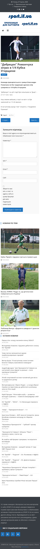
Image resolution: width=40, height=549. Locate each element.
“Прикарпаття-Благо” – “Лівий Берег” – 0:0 (17, 475)
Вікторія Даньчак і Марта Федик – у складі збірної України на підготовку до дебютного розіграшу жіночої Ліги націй (20, 387)
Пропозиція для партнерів (24, 4)
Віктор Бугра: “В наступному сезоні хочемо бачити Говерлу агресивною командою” (17, 362)
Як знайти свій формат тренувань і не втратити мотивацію (19, 440)
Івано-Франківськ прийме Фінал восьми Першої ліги (19, 482)
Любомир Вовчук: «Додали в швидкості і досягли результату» (20, 329)
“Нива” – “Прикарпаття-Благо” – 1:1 (14, 410)
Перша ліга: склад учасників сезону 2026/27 (18, 340)
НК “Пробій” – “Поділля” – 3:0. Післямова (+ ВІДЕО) (20, 455)
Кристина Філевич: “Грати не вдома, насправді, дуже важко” (35, 120)
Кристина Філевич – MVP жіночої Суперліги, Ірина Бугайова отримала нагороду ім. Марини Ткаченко (20, 417)
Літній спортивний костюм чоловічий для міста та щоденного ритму (19, 379)
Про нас (11, 4)
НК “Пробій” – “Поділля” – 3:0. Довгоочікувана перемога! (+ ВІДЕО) (18, 461)
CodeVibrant (24, 547)
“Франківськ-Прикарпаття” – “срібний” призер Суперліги (19, 426)
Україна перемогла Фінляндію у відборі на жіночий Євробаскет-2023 (6, 120)
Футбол (4, 74)
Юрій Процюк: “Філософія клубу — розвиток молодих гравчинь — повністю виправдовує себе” (20, 395)
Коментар (7, 141)
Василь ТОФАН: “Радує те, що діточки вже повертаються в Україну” (17, 293)
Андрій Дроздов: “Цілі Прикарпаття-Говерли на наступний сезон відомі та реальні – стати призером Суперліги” (19, 370)
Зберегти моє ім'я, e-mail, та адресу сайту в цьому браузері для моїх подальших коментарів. (8, 196)
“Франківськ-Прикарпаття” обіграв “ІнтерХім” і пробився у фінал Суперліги (19, 468)
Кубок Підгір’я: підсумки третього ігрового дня (19, 257)
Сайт (4, 178)
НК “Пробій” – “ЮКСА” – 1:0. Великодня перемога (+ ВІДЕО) (20, 403)
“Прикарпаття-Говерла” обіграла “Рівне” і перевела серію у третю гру (17, 433)
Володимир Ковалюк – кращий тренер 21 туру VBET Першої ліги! (19, 448)
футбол (11, 115)
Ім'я (5, 161)
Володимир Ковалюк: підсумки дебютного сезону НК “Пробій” (20, 347)
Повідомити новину (20, 6)
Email (5, 169)
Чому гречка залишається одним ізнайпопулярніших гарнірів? (14, 354)
